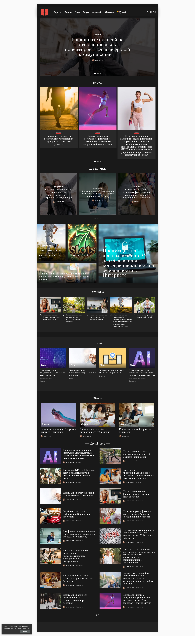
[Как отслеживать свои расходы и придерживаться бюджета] (50, 580)
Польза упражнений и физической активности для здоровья (138, 619)
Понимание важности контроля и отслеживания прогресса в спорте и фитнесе (58, 140)
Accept (25, 631)
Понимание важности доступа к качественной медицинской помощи (136, 454)
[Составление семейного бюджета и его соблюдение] (97, 415)
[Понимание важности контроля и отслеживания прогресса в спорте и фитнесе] (59, 108)
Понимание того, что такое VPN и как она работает (111, 371)
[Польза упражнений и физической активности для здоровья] (110, 621)
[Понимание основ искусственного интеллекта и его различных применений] (53, 358)
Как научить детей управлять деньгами (135, 430)
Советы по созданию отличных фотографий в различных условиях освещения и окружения (137, 193)
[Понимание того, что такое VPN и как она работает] (112, 358)
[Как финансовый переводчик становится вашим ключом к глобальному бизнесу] (50, 536)
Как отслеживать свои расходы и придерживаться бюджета (78, 578)
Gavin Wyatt (99, 60)
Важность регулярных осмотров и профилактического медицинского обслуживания (75, 556)
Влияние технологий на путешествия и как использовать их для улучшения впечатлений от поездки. (65, 276)
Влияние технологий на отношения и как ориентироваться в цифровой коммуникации (97, 47)
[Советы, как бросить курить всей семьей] (144, 305)
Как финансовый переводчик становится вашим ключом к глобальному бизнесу (97, 194)
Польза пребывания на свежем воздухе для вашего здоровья (98, 317)
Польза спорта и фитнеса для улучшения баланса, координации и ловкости (137, 514)
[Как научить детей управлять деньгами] (136, 415)
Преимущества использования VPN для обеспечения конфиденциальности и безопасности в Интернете (128, 263)
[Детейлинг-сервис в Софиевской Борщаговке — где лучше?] (50, 516)
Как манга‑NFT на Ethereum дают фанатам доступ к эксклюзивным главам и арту (79, 474)
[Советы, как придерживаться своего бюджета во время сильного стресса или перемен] (110, 476)
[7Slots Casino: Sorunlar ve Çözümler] (82, 242)
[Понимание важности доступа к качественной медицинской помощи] (110, 456)
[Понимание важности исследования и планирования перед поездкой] (50, 601)
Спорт (58, 133)
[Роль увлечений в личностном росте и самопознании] (50, 621)
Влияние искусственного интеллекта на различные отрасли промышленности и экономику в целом (142, 374)
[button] (95, 73)
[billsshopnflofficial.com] (44, 11)
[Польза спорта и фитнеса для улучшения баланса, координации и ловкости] (110, 516)
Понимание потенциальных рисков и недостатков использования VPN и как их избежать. (139, 534)
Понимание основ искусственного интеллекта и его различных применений (53, 374)
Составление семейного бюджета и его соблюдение (95, 430)
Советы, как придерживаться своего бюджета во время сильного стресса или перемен (138, 474)
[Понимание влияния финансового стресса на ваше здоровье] (50, 305)
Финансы (45, 424)
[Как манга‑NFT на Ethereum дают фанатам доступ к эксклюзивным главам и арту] (50, 476)
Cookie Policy (25, 628)
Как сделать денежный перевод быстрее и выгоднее (58, 430)
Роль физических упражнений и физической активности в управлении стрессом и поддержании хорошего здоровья (51, 251)
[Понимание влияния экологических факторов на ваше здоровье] (74, 305)
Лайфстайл (97, 34)
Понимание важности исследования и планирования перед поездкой (75, 598)
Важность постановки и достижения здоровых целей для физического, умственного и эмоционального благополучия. (139, 556)
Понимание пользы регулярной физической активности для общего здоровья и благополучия (97, 140)
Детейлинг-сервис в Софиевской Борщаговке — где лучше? (78, 514)
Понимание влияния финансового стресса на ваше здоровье (51, 317)
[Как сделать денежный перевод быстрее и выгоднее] (58, 415)
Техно (105, 246)
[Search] (154, 11)
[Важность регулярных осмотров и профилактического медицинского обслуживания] (50, 556)
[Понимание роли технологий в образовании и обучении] (82, 358)
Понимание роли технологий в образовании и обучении (82, 373)
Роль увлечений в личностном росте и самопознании (74, 619)
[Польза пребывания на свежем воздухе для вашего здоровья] (97, 305)
